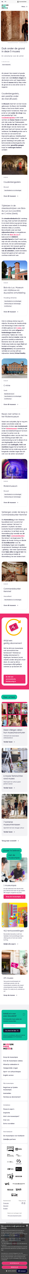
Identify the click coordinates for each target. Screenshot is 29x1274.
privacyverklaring (8, 1037)
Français (6, 1203)
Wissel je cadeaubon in (11, 1064)
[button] (14, 1271)
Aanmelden (22, 1)
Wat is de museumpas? (11, 1116)
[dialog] (14, 1249)
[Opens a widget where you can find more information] (21, 1271)
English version (8, 1075)
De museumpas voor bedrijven (13, 1136)
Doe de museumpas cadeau (13, 1061)
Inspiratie (6, 1113)
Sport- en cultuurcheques (12, 1072)
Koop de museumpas (10, 1057)
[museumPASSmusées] (5, 7)
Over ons (6, 1120)
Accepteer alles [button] (14, 1263)
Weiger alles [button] (14, 1267)
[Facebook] (22, 1203)
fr (5, 1)
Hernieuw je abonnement (12, 1097)
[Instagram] (24, 1203)
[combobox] (27, 1225)
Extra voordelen (9, 1123)
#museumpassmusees (14, 1216)
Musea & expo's (8, 1109)
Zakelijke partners (9, 1139)
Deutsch (5, 1206)
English (5, 1208)
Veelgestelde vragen (10, 1068)
